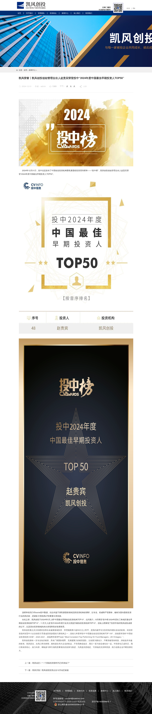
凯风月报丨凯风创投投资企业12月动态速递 (50, 670)
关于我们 (29, 13)
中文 (128, 8)
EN (134, 8)
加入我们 (77, 13)
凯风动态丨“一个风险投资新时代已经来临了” (51, 662)
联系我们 (89, 13)
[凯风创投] (30, 5)
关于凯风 (57, 690)
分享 (85, 86)
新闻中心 (65, 13)
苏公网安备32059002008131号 (71, 704)
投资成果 (92, 690)
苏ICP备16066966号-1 (101, 701)
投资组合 (53, 13)
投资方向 (81, 690)
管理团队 (41, 13)
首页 (19, 13)
